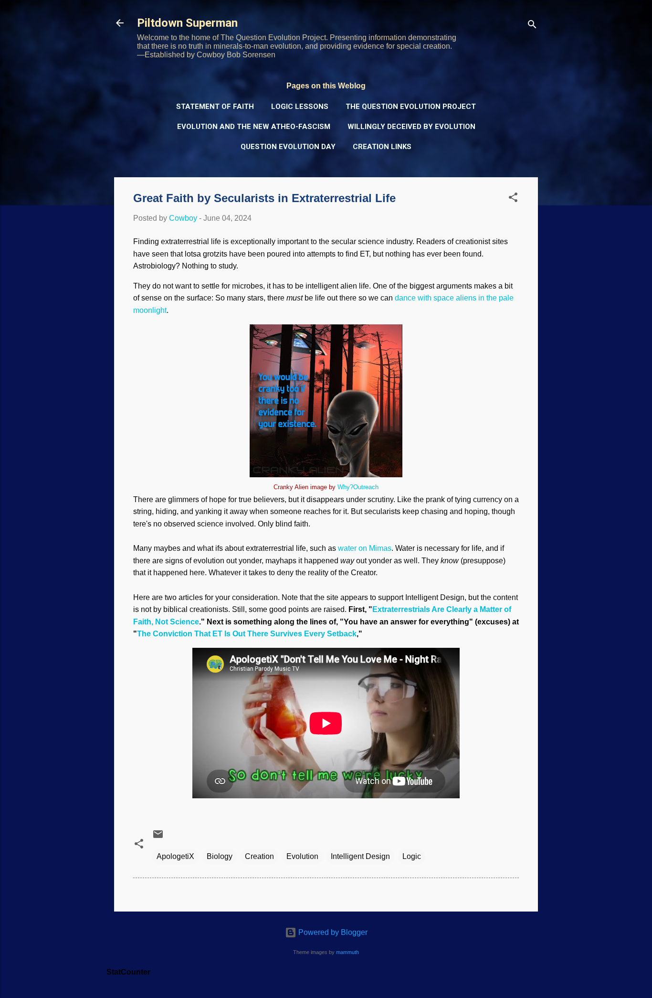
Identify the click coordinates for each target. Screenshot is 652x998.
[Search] (532, 26)
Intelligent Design (360, 856)
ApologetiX (175, 856)
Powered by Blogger (332, 932)
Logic (411, 856)
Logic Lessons (299, 106)
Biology (219, 856)
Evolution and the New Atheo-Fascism (253, 126)
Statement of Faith (215, 106)
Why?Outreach (358, 487)
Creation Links (382, 146)
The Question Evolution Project (411, 106)
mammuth (347, 952)
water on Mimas (364, 548)
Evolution (302, 856)
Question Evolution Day (288, 146)
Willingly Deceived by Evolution (411, 126)
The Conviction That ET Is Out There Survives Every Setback (247, 634)
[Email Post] (158, 837)
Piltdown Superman (187, 23)
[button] (513, 199)
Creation (259, 856)
